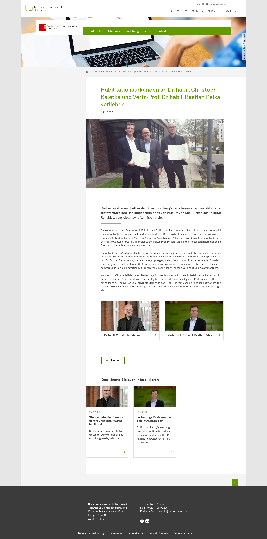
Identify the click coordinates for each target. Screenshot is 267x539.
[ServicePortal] (178, 11)
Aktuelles (97, 31)
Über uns (114, 31)
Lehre (147, 31)
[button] (113, 360)
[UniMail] (186, 11)
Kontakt (161, 31)
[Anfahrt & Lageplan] (171, 11)
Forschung (132, 31)
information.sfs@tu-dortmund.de (168, 511)
